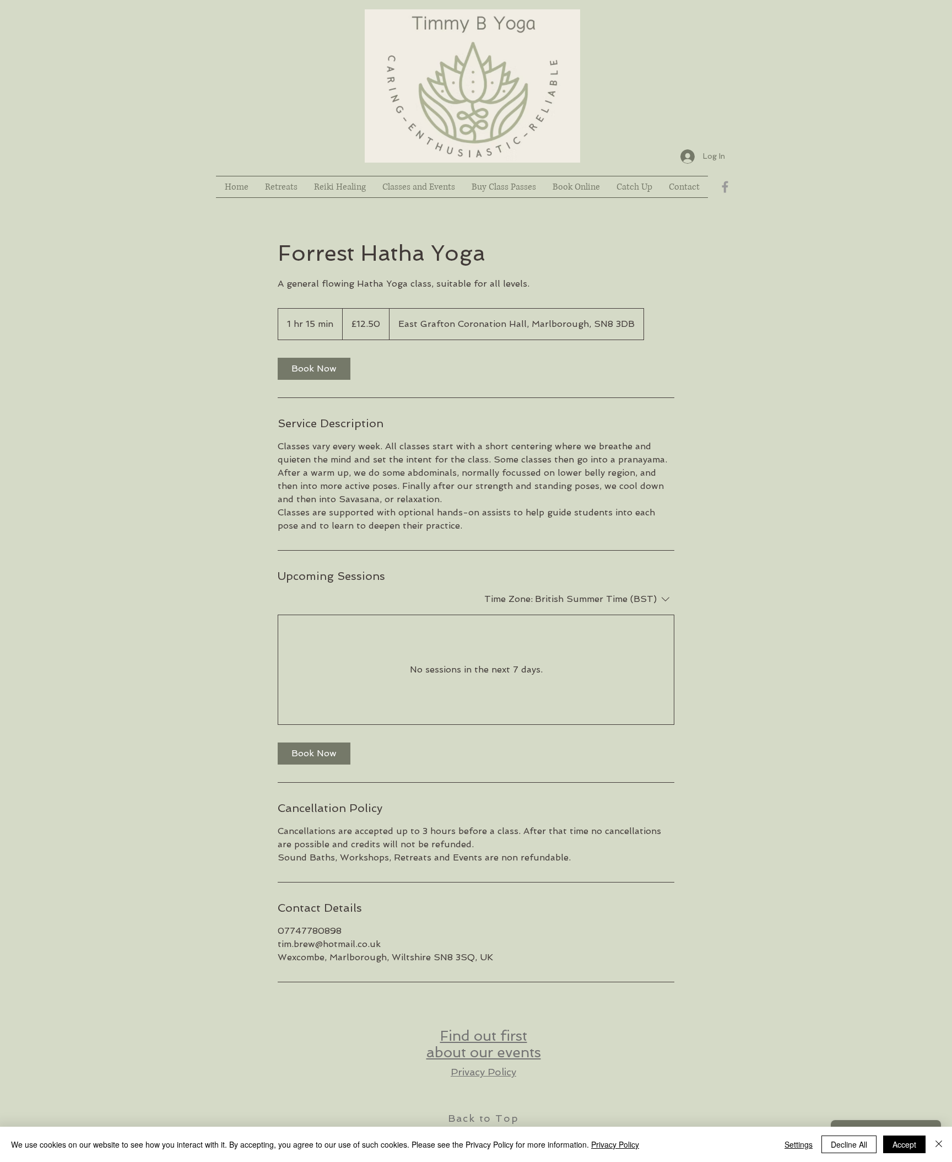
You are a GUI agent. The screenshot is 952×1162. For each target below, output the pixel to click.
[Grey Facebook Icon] (725, 187)
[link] (314, 369)
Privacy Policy (483, 1072)
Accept (904, 1144)
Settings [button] (799, 1144)
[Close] (938, 1144)
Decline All (849, 1144)
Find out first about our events (483, 1044)
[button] (634, 186)
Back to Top (483, 1118)
